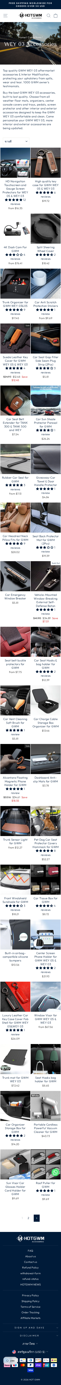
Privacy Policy (30, 1295)
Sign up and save (30, 1327)
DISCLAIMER (29, 1335)
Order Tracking (30, 1312)
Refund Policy (30, 1267)
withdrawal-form (30, 1273)
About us (30, 1256)
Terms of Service (30, 1306)
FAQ (30, 1250)
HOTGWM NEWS (30, 1284)
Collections (34, 37)
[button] (14, 199)
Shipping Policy (30, 1301)
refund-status (30, 1279)
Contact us (30, 1262)
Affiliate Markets (30, 1318)
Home (22, 37)
